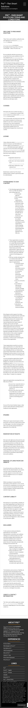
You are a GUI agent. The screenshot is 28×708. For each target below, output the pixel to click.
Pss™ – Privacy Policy (8, 679)
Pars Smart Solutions (8, 626)
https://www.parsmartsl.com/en (13, 150)
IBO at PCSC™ (6, 652)
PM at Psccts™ (6, 659)
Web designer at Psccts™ (9, 645)
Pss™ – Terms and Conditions (10, 681)
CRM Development (7, 650)
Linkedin (5, 674)
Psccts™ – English (7, 670)
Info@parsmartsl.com (18, 363)
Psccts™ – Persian (7, 672)
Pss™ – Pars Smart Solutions (10, 603)
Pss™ (9, 631)
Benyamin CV (6, 677)
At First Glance (6, 643)
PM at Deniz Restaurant (9, 657)
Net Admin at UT (7, 648)
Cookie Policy (13, 702)
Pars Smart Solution (7, 45)
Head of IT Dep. (7, 655)
